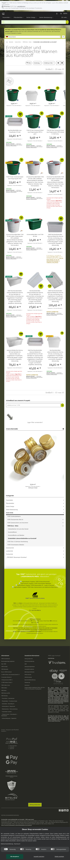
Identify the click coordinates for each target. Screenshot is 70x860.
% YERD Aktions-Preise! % (6, 682)
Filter (29, 63)
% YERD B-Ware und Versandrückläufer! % (10, 674)
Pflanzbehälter (10, 503)
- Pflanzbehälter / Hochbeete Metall (9, 701)
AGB (25, 664)
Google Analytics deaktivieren (31, 687)
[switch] (6, 849)
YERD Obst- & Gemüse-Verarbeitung (17, 541)
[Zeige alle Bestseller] (63, 429)
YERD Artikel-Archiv (5, 685)
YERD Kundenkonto (5, 658)
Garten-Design (10, 506)
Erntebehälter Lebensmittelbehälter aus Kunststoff (22, 538)
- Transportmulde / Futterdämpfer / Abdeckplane (9, 715)
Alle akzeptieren (14, 856)
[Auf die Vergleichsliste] (20, 114)
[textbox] (33, 37)
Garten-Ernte (9, 512)
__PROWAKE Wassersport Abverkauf (16, 557)
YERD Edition (4, 687)
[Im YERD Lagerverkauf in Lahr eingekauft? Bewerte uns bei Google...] (58, 681)
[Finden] (67, 22)
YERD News (3, 690)
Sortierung (37, 63)
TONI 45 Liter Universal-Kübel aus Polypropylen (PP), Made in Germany (55, 132)
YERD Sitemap (4, 695)
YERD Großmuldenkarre (14, 516)
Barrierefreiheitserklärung (30, 679)
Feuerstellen (9, 500)
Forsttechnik (9, 554)
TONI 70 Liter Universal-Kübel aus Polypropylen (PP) (14, 177)
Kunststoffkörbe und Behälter (16, 535)
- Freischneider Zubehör (6, 711)
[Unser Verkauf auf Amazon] (63, 670)
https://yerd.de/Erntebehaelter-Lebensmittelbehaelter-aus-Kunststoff (16, 825)
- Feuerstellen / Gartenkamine (7, 698)
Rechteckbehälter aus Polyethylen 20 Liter (14, 131)
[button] (57, 13)
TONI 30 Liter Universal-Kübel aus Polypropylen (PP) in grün (35, 132)
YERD (14, 603)
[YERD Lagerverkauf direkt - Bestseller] (35, 81)
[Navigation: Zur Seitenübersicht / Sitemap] (7, 42)
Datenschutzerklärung (29, 661)
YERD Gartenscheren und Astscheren (17, 522)
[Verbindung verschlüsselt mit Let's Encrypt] (11, 785)
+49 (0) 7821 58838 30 (58, 2)
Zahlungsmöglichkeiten (30, 666)
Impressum (27, 685)
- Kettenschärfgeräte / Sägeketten (8, 718)
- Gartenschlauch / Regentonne (8, 706)
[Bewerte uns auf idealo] (55, 676)
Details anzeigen (59, 856)
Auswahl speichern (39, 856)
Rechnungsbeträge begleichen (7, 661)
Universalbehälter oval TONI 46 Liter (35, 235)
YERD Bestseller (4, 669)
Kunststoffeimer (12, 532)
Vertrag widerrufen (29, 658)
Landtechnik (9, 551)
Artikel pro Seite (48, 63)
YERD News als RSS (5, 693)
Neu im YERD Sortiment (6, 672)
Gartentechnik (10, 548)
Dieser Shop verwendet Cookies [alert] (35, 829)
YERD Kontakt (4, 666)
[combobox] (33, 37)
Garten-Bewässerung (12, 509)
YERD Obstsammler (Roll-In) (15, 519)
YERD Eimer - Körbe (12, 526)
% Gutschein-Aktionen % (6, 677)
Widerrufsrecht (28, 674)
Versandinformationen (41, 626)
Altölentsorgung (28, 677)
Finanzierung (27, 682)
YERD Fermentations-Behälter (15, 544)
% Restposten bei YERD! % (7, 679)
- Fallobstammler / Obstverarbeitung (9, 709)
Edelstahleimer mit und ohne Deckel (18, 529)
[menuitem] (7, 17)
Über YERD (3, 664)
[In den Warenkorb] (62, 405)
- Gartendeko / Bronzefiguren (7, 703)
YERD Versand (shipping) (35, 619)
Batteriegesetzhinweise (29, 672)
